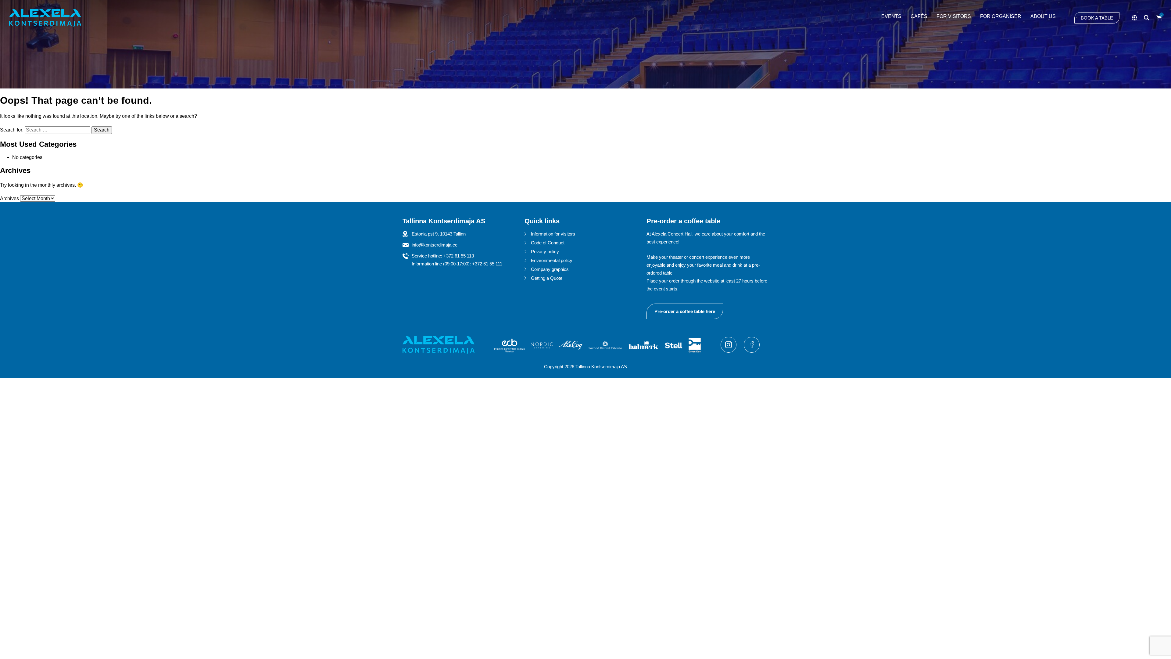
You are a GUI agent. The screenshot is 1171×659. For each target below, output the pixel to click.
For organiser (1000, 16)
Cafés (919, 16)
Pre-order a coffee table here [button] (684, 311)
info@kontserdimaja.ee (434, 244)
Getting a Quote (546, 278)
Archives (9, 198)
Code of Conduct (547, 242)
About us (1043, 16)
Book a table (1097, 17)
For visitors (953, 16)
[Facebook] (752, 351)
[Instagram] (729, 351)
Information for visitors (553, 233)
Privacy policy (545, 251)
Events (891, 16)
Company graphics (550, 269)
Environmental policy (551, 260)
